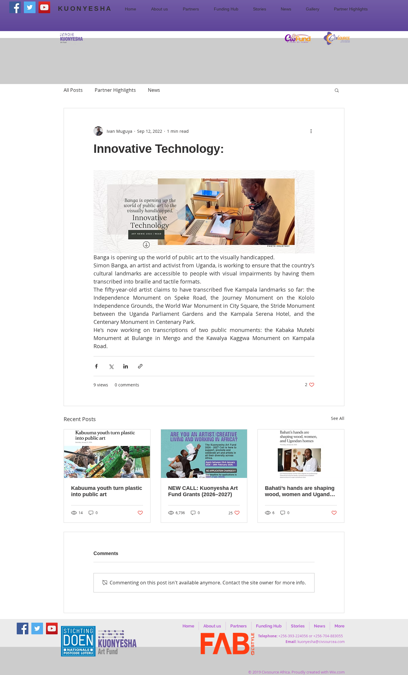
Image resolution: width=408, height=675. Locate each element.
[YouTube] (44, 7)
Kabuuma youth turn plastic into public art (106, 491)
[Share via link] (140, 366)
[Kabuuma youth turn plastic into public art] (107, 453)
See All (337, 418)
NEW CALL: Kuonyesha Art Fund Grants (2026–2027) (203, 491)
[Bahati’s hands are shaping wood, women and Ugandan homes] (301, 453)
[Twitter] (30, 7)
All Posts (73, 90)
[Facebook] (15, 7)
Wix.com (337, 672)
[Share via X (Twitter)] (111, 366)
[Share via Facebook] (96, 366)
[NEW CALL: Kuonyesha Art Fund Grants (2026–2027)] (204, 453)
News (154, 90)
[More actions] (311, 131)
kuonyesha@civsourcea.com (321, 641)
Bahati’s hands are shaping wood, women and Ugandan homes (300, 491)
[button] (162, 9)
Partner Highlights (115, 90)
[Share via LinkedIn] (125, 366)
